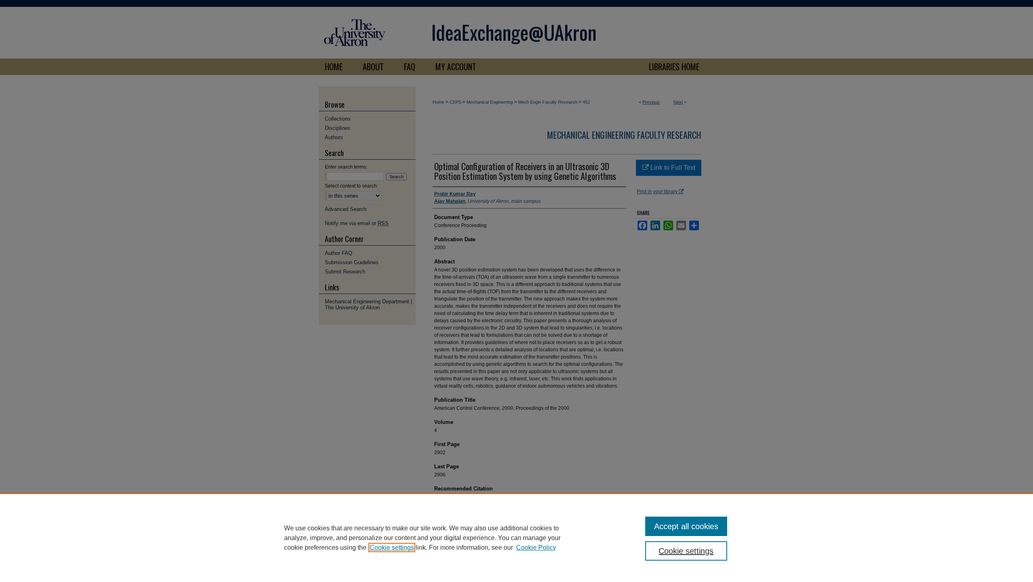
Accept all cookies (686, 526)
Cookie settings (392, 547)
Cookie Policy (536, 547)
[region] (516, 537)
